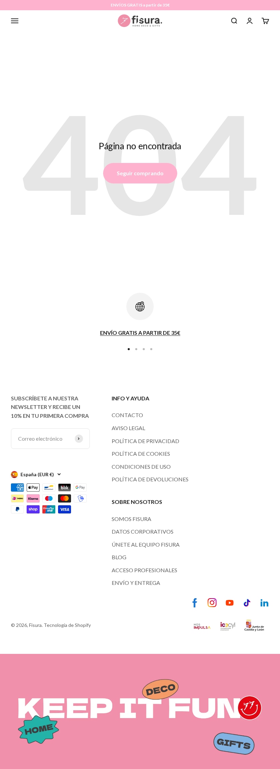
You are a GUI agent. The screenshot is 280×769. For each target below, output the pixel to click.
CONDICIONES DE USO (141, 466)
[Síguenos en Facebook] (194, 602)
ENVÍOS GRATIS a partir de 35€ (140, 5)
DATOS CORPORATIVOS (142, 531)
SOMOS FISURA (131, 519)
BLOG (119, 557)
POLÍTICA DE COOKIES (141, 453)
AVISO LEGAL (128, 428)
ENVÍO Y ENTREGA (136, 582)
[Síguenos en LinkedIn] (264, 602)
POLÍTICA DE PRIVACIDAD (145, 441)
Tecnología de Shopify (67, 625)
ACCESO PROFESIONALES (144, 570)
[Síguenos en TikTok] (247, 602)
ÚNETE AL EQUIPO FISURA (146, 544)
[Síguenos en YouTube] (229, 602)
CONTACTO (127, 415)
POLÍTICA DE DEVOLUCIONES (150, 479)
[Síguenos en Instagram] (212, 602)
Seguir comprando (140, 173)
